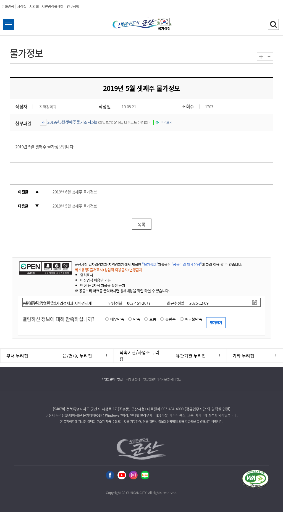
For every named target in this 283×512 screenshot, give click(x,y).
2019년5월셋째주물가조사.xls (72, 122)
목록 (142, 224)
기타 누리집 (243, 355)
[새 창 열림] (45, 268)
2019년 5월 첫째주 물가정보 (75, 206)
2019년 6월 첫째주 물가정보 (75, 192)
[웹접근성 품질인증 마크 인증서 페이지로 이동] (255, 480)
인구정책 (73, 6)
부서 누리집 (17, 355)
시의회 (34, 6)
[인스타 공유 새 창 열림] (133, 475)
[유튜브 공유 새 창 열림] (122, 475)
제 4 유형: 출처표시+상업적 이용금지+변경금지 (108, 269)
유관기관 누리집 (191, 355)
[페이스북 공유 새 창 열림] (110, 475)
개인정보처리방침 (111, 379)
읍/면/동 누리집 (77, 355)
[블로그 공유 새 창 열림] (145, 475)
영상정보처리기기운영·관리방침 (162, 379)
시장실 (22, 6)
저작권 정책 (133, 379)
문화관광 (7, 6)
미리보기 (166, 122)
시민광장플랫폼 (52, 6)
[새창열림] (164, 24)
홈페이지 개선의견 (39, 302)
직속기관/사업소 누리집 (139, 355)
